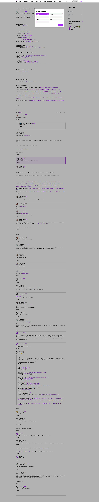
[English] (18, 1)
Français (51, 16)
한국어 (51, 19)
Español (51, 14)
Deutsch (38, 16)
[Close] (62, 11)
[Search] (72, 1)
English (38, 14)
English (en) (68, 1)
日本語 (38, 19)
